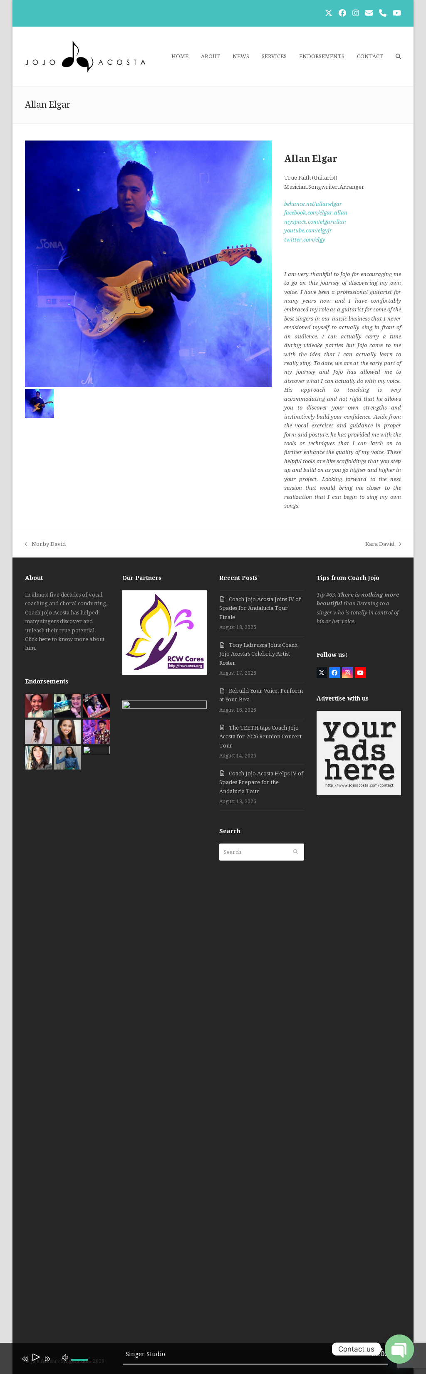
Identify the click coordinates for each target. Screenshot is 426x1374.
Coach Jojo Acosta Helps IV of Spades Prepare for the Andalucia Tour (261, 782)
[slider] (255, 1364)
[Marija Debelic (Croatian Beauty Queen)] (38, 731)
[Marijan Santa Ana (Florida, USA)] (96, 757)
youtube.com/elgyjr (308, 230)
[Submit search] (295, 852)
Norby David (45, 544)
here (45, 639)
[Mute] (65, 1357)
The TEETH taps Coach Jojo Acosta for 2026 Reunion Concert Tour (260, 737)
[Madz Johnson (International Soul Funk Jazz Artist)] (38, 757)
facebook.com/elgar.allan (315, 213)
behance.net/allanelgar (313, 204)
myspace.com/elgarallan (315, 222)
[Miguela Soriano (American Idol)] (67, 705)
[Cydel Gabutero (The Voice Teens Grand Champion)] (96, 705)
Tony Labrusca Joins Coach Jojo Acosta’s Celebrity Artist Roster (258, 654)
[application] (206, 1360)
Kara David (379, 544)
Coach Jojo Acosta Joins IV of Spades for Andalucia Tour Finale (260, 608)
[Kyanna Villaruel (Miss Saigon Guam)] (38, 705)
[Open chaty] (399, 1349)
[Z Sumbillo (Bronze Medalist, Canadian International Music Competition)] (67, 757)
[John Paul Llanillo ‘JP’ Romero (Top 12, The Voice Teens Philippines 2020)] (96, 731)
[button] (398, 56)
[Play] (35, 1359)
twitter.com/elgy (304, 240)
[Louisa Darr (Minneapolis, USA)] (67, 731)
